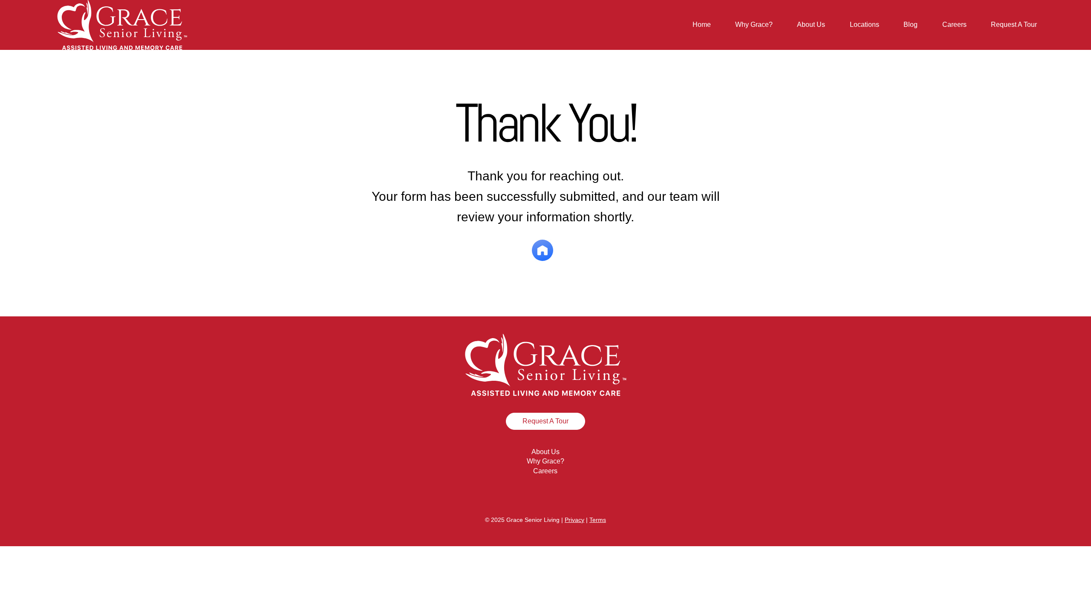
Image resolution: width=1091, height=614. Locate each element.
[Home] (542, 250)
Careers (545, 471)
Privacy (574, 519)
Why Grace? (545, 461)
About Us (545, 451)
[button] (864, 25)
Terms (597, 519)
